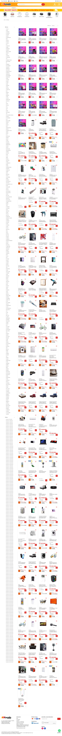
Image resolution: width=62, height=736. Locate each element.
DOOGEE (7, 141)
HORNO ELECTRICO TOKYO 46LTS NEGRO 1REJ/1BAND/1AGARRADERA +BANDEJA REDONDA (53, 221)
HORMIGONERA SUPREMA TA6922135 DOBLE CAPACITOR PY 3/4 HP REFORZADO (22, 586)
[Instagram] (42, 728)
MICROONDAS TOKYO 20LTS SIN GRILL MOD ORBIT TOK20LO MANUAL (32, 449)
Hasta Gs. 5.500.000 (9, 433)
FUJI (7, 134)
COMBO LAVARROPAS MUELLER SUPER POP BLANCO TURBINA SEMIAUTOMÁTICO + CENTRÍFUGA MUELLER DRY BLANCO (33, 39)
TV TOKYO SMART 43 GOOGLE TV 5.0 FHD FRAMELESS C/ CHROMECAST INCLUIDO (32, 495)
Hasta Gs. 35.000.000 (9, 516)
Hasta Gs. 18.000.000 (9, 468)
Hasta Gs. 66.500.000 (9, 605)
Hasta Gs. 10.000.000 (9, 446)
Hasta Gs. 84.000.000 (9, 654)
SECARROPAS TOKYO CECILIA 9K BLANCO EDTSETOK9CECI (22, 356)
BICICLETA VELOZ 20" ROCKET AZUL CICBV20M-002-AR (22, 631)
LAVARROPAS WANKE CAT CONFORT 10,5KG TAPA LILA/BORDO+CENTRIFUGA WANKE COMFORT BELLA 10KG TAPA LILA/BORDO (53, 112)
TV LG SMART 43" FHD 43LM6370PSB (53, 608)
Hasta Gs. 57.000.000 (9, 578)
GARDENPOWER (8, 167)
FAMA (7, 340)
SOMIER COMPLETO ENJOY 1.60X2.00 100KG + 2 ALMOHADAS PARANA (43, 495)
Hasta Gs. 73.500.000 (9, 625)
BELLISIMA (8, 330)
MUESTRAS (8, 268)
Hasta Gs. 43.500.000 (9, 540)
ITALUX (7, 233)
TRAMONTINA (8, 305)
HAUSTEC (7, 346)
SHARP (7, 47)
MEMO (7, 350)
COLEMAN (7, 208)
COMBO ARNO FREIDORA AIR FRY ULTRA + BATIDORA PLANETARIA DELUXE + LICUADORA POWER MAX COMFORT (22, 75)
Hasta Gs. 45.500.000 (9, 546)
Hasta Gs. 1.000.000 (9, 420)
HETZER (7, 88)
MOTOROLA (8, 309)
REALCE (7, 349)
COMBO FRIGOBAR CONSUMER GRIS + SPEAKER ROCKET (21, 94)
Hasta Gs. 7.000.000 (9, 437)
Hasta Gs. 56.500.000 (9, 577)
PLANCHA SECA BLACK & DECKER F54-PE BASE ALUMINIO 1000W (22, 198)
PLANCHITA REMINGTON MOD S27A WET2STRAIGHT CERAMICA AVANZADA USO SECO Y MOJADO (33, 198)
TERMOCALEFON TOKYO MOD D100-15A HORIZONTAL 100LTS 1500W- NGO (53, 153)
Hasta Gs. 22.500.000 (9, 481)
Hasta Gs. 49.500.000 (9, 557)
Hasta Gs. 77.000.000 (9, 635)
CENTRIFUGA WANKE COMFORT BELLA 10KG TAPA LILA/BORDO (33, 631)
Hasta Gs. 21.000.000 (9, 477)
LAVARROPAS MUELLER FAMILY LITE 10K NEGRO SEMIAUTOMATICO (33, 221)
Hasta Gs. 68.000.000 (9, 609)
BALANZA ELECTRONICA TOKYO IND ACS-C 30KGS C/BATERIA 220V (22, 334)
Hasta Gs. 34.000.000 (9, 513)
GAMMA (7, 151)
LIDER (7, 339)
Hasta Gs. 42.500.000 (9, 537)
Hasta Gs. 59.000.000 (9, 584)
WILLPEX (7, 195)
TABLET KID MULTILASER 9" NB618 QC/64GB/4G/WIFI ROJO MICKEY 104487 (32, 176)
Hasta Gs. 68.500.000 (9, 611)
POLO (7, 209)
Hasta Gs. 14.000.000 (9, 457)
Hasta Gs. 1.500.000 (9, 422)
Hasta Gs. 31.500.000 (9, 506)
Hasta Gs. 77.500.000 (9, 636)
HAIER (7, 96)
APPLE (7, 278)
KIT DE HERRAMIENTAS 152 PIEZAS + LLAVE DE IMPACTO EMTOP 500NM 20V (43, 244)
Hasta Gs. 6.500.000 (9, 436)
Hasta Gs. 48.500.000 (9, 554)
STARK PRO (8, 89)
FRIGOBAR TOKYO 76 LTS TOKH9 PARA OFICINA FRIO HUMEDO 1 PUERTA (53, 176)
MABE (7, 110)
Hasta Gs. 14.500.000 (9, 458)
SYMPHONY (8, 216)
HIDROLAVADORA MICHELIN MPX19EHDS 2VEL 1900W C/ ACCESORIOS (43, 176)
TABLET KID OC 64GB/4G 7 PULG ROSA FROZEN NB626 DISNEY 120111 (53, 517)
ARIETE (7, 335)
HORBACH (7, 72)
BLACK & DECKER (9, 196)
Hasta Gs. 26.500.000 (9, 492)
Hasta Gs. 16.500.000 (9, 464)
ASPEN (7, 171)
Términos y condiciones (20, 721)
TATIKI (7, 387)
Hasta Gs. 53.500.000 (9, 568)
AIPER (7, 164)
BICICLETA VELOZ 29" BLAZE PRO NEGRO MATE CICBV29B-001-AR (22, 244)
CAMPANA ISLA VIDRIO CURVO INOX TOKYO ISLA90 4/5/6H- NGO (53, 472)
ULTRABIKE (8, 298)
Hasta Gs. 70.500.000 (9, 616)
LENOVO (7, 285)
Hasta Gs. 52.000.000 (9, 564)
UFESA (7, 161)
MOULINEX (8, 112)
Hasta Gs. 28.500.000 (9, 498)
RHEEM (7, 364)
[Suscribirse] (59, 719)
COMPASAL (8, 409)
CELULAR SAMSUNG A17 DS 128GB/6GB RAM (21, 563)
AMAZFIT (7, 333)
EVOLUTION (8, 199)
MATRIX (7, 137)
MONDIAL (7, 275)
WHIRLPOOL (8, 99)
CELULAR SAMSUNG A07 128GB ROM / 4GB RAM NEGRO (22, 267)
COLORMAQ (8, 177)
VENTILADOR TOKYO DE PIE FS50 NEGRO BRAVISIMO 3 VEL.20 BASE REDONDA (53, 654)
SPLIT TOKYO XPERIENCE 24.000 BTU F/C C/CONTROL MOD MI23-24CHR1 (53, 357)
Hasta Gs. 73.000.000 (9, 623)
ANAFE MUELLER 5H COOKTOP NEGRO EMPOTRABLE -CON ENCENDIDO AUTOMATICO (52, 311)
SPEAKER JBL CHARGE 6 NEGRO (53, 495)
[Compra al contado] (36, 135)
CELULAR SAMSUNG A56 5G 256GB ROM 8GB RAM (42, 356)
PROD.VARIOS (8, 192)
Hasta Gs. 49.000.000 (9, 556)
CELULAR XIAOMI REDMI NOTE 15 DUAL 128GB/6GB (42, 654)
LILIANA (7, 316)
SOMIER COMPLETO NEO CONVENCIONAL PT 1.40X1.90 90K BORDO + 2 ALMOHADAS (32, 403)
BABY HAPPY (8, 405)
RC (6, 62)
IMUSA (7, 287)
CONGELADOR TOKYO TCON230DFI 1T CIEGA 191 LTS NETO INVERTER (32, 267)
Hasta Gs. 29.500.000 (9, 501)
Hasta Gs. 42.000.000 (9, 536)
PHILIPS (7, 105)
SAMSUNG (7, 143)
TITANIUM (7, 206)
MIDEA (7, 178)
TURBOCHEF (8, 246)
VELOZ (7, 147)
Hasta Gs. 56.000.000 (9, 575)
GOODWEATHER (8, 201)
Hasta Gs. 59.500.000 (9, 585)
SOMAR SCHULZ (8, 71)
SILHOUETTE (8, 343)
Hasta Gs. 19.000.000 (9, 471)
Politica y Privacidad (19, 723)
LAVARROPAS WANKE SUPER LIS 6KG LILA (32, 608)
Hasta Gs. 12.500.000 (9, 453)
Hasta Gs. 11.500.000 (9, 450)
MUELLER (7, 174)
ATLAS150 (7, 336)
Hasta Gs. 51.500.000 (9, 563)
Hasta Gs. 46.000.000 (9, 547)
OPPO (7, 123)
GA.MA (7, 223)
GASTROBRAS (8, 75)
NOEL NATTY (8, 384)
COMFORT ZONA (9, 130)
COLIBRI (7, 34)
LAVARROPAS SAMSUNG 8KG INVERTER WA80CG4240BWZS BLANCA (32, 130)
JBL (6, 113)
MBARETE (7, 395)
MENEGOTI (8, 68)
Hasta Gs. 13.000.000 (9, 454)
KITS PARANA (8, 65)
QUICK (7, 292)
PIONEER (7, 251)
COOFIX (7, 43)
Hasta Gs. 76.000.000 (9, 632)
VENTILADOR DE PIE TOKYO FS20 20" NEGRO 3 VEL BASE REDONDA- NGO (42, 472)
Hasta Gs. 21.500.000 (9, 478)
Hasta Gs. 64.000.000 (9, 598)
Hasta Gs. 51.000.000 (9, 561)
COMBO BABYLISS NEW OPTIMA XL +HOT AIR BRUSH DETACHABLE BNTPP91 (22, 221)
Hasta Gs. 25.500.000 (9, 489)
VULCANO (7, 326)
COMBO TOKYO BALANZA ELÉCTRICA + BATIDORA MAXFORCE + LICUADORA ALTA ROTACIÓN (22, 57)
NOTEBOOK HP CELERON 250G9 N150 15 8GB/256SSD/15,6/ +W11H (43, 449)
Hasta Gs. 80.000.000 (9, 643)
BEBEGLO (7, 401)
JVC (6, 106)
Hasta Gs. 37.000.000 (9, 522)
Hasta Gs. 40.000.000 (9, 530)
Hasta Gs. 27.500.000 (9, 495)
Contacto (17, 720)
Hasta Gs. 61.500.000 (9, 591)
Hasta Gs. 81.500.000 (9, 647)
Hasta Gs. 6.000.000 (9, 434)
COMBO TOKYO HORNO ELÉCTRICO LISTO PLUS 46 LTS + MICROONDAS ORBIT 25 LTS (43, 75)
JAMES (7, 202)
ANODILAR (8, 247)
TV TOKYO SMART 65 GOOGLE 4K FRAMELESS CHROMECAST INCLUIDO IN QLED (42, 631)
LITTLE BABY (8, 412)
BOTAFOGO (8, 136)
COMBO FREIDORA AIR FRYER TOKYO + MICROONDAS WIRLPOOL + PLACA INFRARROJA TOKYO (43, 94)
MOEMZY (7, 95)
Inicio (4, 19)
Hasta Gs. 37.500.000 (9, 523)
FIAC (7, 126)
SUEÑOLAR (8, 299)
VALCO (7, 175)
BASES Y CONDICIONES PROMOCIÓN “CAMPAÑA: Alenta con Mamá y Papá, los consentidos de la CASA (22, 726)
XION (7, 284)
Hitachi (7, 158)
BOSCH (7, 277)
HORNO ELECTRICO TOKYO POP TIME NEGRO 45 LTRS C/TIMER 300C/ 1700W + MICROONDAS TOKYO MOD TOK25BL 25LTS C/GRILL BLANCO (53, 94)
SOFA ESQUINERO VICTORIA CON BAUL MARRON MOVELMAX (32, 380)
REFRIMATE (8, 318)
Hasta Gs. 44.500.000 (9, 543)
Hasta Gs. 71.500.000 (9, 619)
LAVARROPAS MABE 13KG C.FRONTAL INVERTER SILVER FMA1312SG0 (42, 563)
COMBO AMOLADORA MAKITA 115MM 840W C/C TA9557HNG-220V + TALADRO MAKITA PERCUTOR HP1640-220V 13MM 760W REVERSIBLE (22, 39)
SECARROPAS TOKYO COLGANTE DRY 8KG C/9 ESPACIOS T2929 (22, 517)
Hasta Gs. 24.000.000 (9, 485)
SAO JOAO (8, 388)
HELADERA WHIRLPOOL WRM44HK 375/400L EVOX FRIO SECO (22, 176)
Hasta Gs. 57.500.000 (9, 580)
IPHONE (7, 236)
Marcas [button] (6, 27)
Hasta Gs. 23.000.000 (9, 482)
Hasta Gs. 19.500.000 (9, 472)
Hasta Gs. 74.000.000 (9, 626)
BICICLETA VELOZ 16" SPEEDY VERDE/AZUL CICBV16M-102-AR (53, 563)
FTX (6, 44)
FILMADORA (8, 57)
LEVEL (7, 312)
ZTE (6, 332)
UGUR (7, 270)
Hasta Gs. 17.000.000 (9, 465)
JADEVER (7, 55)
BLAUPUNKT (8, 329)
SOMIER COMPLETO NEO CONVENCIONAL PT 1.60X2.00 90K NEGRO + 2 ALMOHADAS (42, 130)
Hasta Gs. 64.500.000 (9, 599)
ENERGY (7, 122)
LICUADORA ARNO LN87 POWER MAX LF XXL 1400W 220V (42, 540)
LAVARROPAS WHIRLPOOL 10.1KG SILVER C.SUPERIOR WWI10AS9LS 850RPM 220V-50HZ (53, 130)
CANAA (7, 402)
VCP (6, 311)
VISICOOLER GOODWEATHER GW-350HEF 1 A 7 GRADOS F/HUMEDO (22, 472)
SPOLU (7, 381)
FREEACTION (8, 360)
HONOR (7, 116)
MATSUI (7, 189)
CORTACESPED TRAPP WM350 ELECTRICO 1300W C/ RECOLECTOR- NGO (33, 472)
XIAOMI (7, 263)
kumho (7, 306)
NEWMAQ (7, 363)
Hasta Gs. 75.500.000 (9, 630)
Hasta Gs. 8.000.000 (9, 440)
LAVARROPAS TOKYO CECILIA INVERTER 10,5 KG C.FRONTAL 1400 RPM (22, 677)
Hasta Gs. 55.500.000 (9, 574)
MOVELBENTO (8, 150)
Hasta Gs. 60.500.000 (9, 588)
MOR (7, 254)
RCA (6, 257)
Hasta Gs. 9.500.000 (9, 444)
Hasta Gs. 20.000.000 (9, 474)
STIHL (7, 301)
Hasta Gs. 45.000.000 (9, 544)
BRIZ (7, 38)
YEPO (7, 288)
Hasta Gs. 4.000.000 (9, 429)
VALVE (7, 86)
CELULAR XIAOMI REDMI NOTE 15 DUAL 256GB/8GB (32, 244)
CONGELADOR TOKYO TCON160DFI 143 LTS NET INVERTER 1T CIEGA (32, 356)
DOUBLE (7, 354)
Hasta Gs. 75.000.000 (9, 629)
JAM (7, 205)
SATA (7, 54)
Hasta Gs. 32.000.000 (9, 508)
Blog (17, 718)
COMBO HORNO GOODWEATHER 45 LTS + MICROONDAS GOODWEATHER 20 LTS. (53, 75)
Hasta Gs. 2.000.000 (9, 423)
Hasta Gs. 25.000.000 (9, 488)
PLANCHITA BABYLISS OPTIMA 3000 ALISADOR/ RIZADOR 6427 (32, 311)
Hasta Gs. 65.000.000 (9, 601)
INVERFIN (7, 168)
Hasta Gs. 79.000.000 (9, 640)
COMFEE (7, 411)
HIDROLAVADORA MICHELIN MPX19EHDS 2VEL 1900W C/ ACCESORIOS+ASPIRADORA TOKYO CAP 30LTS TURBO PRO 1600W (43, 112)
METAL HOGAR (8, 51)
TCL (6, 109)
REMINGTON (8, 144)
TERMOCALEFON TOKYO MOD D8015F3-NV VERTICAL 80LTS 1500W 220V (33, 153)
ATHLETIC (7, 182)
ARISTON (7, 281)
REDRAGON (8, 74)
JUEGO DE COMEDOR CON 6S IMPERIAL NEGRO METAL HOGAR (43, 608)
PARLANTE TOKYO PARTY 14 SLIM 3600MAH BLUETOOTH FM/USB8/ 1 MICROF (22, 380)
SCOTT (7, 188)
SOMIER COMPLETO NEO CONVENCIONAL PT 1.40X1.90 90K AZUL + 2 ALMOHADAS (53, 403)
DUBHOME (7, 48)
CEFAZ (7, 93)
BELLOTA (7, 315)
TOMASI (7, 261)
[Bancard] (36, 723)
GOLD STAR (8, 271)
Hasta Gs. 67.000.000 (9, 606)
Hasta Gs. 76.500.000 (9, 633)
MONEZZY (7, 67)
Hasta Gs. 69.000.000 (9, 612)
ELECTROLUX (8, 181)
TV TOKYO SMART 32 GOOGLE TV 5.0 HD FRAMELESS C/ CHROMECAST (32, 334)
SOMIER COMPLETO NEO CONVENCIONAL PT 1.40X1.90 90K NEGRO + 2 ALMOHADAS (32, 563)
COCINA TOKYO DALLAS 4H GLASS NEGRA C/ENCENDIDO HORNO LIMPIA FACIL (32, 586)
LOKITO (7, 98)
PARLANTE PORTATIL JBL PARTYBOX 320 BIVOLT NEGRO (22, 289)
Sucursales (18, 719)
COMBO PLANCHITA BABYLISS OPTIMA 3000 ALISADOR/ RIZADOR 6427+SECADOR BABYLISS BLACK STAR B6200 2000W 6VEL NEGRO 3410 (22, 112)
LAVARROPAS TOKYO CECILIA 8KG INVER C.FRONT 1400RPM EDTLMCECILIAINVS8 (53, 540)
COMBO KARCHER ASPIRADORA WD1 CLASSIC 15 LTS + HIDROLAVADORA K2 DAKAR (53, 57)
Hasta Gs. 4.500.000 (9, 430)
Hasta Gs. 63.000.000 (9, 595)
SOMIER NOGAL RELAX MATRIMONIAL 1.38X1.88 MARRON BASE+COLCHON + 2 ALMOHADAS (53, 380)
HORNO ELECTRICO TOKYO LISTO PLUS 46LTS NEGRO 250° (21, 495)
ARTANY (7, 40)
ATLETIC (7, 153)
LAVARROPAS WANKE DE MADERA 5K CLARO (43, 153)
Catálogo (7, 19)
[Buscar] (43, 4)
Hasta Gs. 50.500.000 (9, 560)
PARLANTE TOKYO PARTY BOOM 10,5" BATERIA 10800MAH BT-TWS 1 (52, 586)
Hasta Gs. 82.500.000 (9, 650)
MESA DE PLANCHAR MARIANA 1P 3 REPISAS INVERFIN (43, 198)
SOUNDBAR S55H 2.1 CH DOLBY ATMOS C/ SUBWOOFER (53, 631)
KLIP (7, 119)
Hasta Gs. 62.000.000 (9, 592)
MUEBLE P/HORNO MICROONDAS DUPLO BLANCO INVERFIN (43, 586)
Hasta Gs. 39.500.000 (9, 529)
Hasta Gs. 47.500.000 (9, 551)
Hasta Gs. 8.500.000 (9, 441)
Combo (19, 37)
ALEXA (7, 226)
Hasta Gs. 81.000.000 (9, 646)
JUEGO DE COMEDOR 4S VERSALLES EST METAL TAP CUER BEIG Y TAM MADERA (22, 654)
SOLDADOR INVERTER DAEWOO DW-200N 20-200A (33, 677)
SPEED (7, 165)
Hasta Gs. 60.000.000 (9, 587)
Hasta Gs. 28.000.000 (9, 496)
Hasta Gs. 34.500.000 (9, 515)
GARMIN (7, 353)
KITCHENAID (8, 117)
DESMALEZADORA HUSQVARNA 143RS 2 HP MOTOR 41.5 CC (22, 449)
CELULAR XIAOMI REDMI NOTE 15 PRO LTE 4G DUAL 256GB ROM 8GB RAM (52, 334)
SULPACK (7, 390)
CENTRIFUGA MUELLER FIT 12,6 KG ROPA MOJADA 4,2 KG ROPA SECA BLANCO (53, 198)
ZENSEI (7, 342)
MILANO (7, 215)
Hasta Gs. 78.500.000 (9, 639)
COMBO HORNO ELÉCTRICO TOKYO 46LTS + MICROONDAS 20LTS (33, 57)
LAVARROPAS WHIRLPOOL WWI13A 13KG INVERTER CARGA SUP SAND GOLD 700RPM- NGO (53, 677)
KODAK (7, 81)
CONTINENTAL (8, 308)
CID (6, 58)
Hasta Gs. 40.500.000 (9, 532)
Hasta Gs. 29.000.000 (9, 499)
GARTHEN (7, 160)
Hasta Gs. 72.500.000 (9, 622)
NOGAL (7, 385)
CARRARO (7, 220)
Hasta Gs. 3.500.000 (9, 427)
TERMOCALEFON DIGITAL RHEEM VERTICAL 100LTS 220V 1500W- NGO (22, 700)
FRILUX (7, 213)
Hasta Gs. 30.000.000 (9, 502)
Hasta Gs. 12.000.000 (9, 451)
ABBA (7, 157)
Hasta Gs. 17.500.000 (9, 467)
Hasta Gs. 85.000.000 (9, 657)
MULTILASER (8, 120)
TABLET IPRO (8, 295)
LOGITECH (7, 33)
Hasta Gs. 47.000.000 (9, 550)
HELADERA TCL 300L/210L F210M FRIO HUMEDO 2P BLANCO (43, 380)
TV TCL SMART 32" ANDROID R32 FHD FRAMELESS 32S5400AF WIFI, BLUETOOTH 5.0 (21, 153)
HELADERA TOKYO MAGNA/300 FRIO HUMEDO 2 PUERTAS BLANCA (53, 244)
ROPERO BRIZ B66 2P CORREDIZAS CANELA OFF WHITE (43, 289)
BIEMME (7, 394)
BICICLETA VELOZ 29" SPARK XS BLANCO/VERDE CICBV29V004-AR (42, 334)
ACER (7, 274)
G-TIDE (7, 82)
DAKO (7, 154)
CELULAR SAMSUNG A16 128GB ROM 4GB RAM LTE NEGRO (53, 267)
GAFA (7, 172)
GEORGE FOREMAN (9, 240)
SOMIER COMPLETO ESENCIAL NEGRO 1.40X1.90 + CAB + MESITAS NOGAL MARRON (32, 654)
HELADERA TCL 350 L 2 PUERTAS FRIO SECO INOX (43, 677)
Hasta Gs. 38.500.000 (9, 526)
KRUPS (7, 243)
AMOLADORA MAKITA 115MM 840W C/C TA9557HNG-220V (53, 289)
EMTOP (7, 129)
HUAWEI (7, 237)
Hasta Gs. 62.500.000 (9, 594)
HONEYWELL (8, 377)
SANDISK (7, 85)
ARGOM (7, 92)
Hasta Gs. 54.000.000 (9, 570)
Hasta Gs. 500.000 (9, 419)
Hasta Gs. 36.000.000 (9, 519)
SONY (7, 185)
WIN (6, 347)
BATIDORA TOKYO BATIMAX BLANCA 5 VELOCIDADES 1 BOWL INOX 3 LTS (43, 311)
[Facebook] (45, 728)
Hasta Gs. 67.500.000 (9, 608)
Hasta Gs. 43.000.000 (9, 539)
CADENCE (7, 239)
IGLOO (7, 133)
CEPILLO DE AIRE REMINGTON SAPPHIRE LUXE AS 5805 (22, 425)
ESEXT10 (7, 294)
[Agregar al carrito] (19, 42)
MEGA (7, 232)
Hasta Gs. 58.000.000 (9, 581)
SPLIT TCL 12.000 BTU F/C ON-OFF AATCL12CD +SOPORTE (22, 541)
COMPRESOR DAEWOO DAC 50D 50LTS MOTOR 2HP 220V (43, 426)
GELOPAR (7, 404)
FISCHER (7, 222)
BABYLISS (7, 229)
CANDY (7, 322)
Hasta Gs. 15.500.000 (9, 461)
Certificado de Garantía (20, 722)
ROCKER (7, 398)
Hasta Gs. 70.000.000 (9, 615)
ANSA (7, 30)
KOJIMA (7, 41)
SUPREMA (7, 31)
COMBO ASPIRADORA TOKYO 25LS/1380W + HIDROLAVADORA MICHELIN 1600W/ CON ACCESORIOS (43, 39)
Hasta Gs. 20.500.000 (9, 475)
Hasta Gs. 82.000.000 (9, 649)
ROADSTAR (8, 374)
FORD (7, 361)
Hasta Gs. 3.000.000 (9, 426)
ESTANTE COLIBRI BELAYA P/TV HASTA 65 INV (43, 267)
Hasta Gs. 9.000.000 (9, 443)
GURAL (7, 78)
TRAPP (7, 140)
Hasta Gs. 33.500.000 (9, 512)
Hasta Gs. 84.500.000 (9, 656)
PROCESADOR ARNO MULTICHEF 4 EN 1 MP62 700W (42, 517)
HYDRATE (7, 391)
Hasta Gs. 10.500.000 (9, 447)
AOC (7, 230)
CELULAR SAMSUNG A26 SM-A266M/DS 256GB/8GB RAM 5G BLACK (32, 517)
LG (6, 102)
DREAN (7, 357)
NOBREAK (7, 64)
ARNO (7, 103)
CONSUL (7, 219)
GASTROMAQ (8, 191)
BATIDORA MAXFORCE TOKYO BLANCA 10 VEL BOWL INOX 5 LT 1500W (33, 540)
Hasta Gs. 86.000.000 (9, 660)
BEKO (7, 367)
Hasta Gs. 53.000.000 (9, 567)
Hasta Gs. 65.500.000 (9, 602)
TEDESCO (7, 253)
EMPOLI (7, 366)
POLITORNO (8, 302)
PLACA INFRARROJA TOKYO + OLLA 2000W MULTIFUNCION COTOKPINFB (32, 289)
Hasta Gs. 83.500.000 (9, 653)
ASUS (7, 291)
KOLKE (7, 256)
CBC (7, 267)
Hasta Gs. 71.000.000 (9, 618)
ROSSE (7, 323)
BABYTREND (8, 61)
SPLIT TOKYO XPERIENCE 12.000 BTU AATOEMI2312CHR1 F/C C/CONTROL (33, 426)
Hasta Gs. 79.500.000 (9, 642)
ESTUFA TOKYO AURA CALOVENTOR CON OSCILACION (53, 425)
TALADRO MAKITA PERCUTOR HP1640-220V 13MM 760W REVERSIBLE (42, 221)
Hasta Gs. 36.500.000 (9, 520)
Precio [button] (6, 417)
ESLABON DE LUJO (9, 184)
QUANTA (7, 50)
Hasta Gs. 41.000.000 (9, 533)
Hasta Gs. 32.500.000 (9, 509)
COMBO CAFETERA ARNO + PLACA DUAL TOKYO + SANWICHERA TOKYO (33, 94)
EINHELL (7, 370)
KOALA (7, 227)
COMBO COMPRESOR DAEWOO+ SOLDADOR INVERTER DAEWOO (53, 39)
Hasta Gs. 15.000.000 (9, 460)
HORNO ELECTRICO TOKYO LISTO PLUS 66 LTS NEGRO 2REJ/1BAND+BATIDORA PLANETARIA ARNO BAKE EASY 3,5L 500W (22, 130)
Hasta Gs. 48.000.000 (9, 553)
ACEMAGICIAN (8, 37)
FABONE (7, 408)
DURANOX (7, 380)
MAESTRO (7, 198)
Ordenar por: (49, 25)
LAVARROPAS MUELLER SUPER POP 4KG (22, 311)
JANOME (7, 79)
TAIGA (7, 378)
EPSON (7, 264)
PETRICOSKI (8, 373)
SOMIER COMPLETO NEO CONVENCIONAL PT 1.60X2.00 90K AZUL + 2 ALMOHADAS (43, 403)
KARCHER (7, 319)
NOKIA (7, 212)
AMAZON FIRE (8, 127)
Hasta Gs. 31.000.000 (9, 505)
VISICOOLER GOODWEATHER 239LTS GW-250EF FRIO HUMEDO (21, 608)
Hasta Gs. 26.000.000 (9, 491)
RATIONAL (7, 244)
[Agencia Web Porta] (59, 732)
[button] (30, 138)
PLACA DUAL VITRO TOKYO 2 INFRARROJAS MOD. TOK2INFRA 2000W (52, 449)
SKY (6, 356)
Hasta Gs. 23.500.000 (9, 484)
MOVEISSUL (8, 371)
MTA (7, 325)
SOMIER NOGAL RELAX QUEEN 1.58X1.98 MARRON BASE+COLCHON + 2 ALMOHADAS (22, 403)
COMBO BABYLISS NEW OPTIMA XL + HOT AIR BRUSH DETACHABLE (43, 57)
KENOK (7, 250)
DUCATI (7, 260)
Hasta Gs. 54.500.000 (9, 571)
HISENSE (7, 397)
